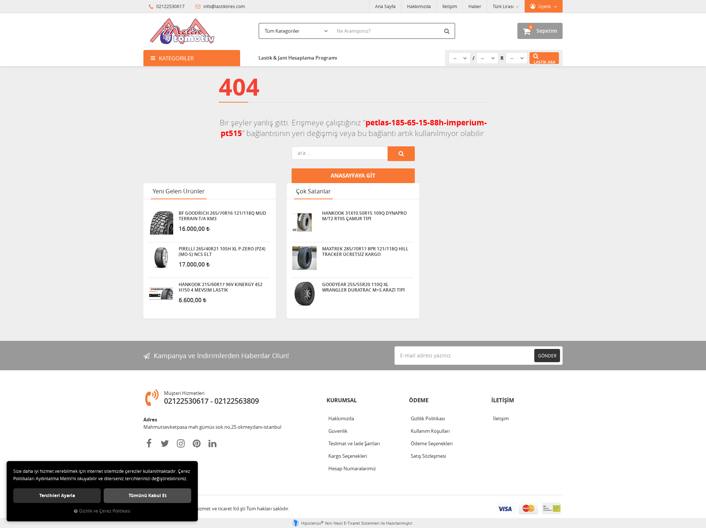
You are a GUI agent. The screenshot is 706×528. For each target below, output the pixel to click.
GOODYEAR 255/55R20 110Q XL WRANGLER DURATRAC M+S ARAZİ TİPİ (363, 287)
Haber (474, 6)
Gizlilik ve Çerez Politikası (105, 511)
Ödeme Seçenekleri (432, 443)
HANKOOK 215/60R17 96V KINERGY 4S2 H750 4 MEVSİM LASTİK (221, 287)
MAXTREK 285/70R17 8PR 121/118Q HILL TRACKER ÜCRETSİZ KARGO (365, 251)
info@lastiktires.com (223, 6)
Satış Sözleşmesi (428, 456)
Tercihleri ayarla (57, 495)
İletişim (449, 6)
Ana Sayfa (385, 6)
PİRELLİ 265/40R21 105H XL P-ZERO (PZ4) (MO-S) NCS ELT (222, 251)
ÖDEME (418, 400)
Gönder (547, 355)
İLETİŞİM (502, 400)
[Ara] (448, 31)
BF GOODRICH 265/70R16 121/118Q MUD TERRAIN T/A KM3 (222, 215)
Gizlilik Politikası (428, 418)
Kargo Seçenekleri (347, 456)
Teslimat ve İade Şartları (354, 443)
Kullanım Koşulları (430, 431)
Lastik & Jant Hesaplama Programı (297, 57)
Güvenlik (337, 431)
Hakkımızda (419, 6)
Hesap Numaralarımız (352, 468)
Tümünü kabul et (148, 495)
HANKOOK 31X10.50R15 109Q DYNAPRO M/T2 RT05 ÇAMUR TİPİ (364, 215)
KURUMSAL (342, 400)
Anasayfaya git (353, 175)
